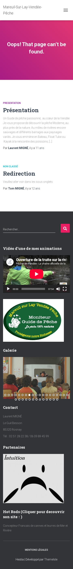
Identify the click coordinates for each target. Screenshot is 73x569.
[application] (36, 274)
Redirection (19, 173)
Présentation (21, 110)
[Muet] (58, 289)
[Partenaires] (33, 478)
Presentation (12, 103)
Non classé (10, 166)
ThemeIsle (50, 559)
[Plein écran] (65, 289)
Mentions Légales (36, 549)
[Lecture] (8, 289)
